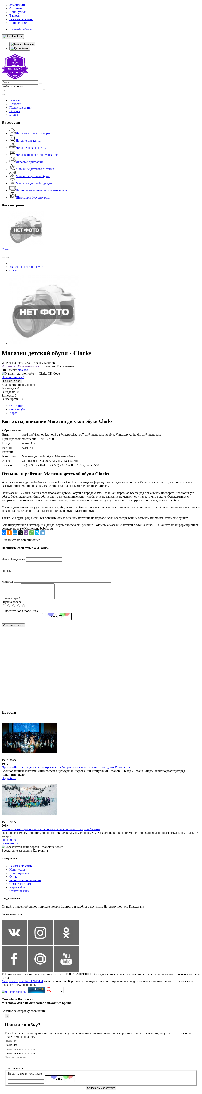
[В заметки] (7, 257)
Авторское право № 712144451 (22, 981)
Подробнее (9, 778)
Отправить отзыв (13, 625)
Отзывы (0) (17, 409)
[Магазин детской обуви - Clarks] (44, 343)
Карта (13, 413)
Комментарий (11, 598)
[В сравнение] (3, 257)
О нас (13, 876)
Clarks (6, 249)
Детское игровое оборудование (37, 154)
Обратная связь (19, 890)
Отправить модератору (101, 1087)
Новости (15, 104)
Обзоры (14, 111)
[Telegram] (42, 532)
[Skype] (37, 532)
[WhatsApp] (31, 532)
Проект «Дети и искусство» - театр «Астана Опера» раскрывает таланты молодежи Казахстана (66, 767)
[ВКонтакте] (4, 532)
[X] (20, 532)
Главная (14, 100)
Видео (13, 114)
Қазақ (24, 48)
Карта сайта (17, 887)
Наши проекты (19, 873)
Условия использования (25, 880)
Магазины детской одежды (34, 183)
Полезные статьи (20, 107)
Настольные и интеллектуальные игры (42, 190)
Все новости (10, 843)
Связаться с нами (21, 883)
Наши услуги (18, 869)
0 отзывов (9, 366)
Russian (28, 44)
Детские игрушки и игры (33, 133)
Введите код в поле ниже (22, 611)
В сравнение (65, 366)
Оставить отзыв (28, 366)
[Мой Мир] (15, 532)
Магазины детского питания (35, 169)
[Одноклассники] (9, 532)
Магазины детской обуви (33, 176)
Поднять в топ (11, 380)
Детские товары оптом (31, 147)
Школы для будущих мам (33, 197)
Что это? (23, 370)
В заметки (48, 366)
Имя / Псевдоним (13, 559)
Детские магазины (28, 140)
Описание (16, 405)
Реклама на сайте (21, 866)
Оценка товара (12, 602)
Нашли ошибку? (13, 377)
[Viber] (26, 532)
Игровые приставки (29, 162)
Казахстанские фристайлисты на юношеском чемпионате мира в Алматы (51, 829)
